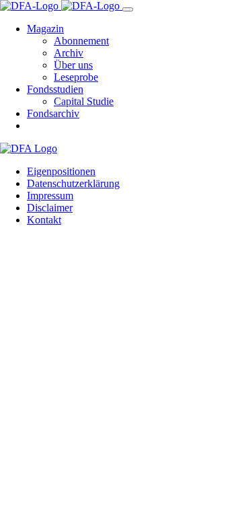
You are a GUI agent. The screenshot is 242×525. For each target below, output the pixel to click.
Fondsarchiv (53, 113)
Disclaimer (50, 207)
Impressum (50, 195)
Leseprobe (76, 77)
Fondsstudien (55, 89)
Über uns (73, 65)
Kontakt (44, 219)
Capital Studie (84, 101)
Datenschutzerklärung (73, 183)
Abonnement (81, 40)
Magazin (45, 28)
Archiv (68, 53)
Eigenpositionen (61, 171)
